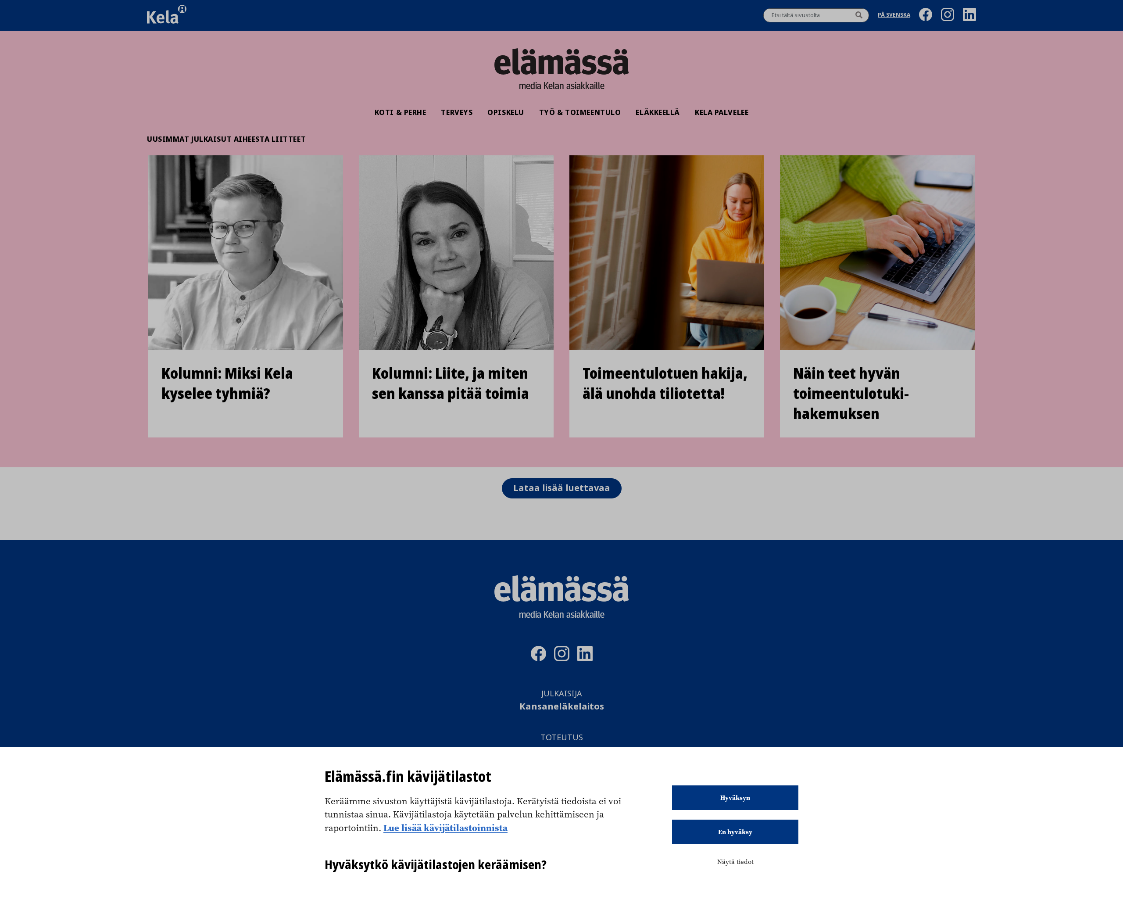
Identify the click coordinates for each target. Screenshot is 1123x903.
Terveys (456, 112)
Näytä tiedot (735, 861)
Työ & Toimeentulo (580, 112)
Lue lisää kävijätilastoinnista (445, 827)
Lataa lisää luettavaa (561, 488)
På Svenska (894, 15)
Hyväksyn (735, 797)
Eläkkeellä (658, 112)
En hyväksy (735, 832)
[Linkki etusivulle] (561, 61)
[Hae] (858, 15)
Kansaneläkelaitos (561, 706)
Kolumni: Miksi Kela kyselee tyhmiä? (227, 383)
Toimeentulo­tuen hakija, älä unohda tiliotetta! (665, 383)
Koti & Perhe (400, 112)
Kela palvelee (721, 112)
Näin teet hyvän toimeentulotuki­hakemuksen (851, 393)
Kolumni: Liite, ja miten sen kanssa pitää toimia (450, 383)
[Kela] (166, 15)
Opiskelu (505, 112)
